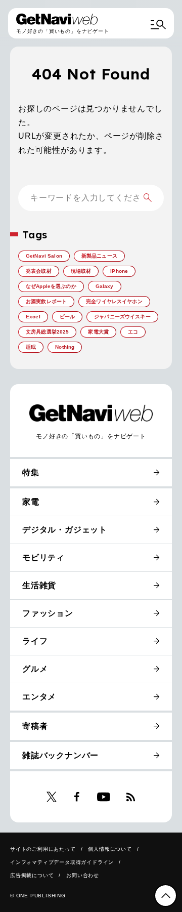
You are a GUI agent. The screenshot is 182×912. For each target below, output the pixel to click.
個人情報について (109, 849)
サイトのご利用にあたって (43, 849)
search (148, 198)
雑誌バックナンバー (60, 755)
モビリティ (43, 557)
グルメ (35, 669)
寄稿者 (35, 726)
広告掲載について (32, 875)
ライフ (35, 641)
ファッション (47, 613)
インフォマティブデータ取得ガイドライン (62, 862)
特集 (30, 472)
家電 (30, 502)
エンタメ (39, 696)
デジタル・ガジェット (64, 529)
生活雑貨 (39, 585)
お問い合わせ (82, 875)
